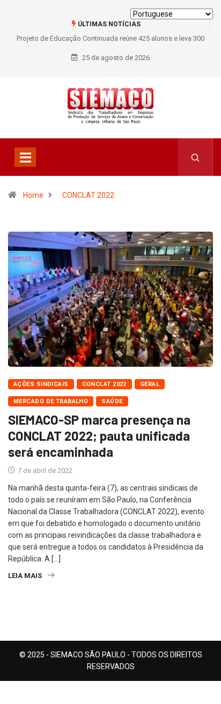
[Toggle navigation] (25, 157)
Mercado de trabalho (50, 401)
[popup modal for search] (195, 157)
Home (33, 195)
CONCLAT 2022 (88, 195)
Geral (149, 384)
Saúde (111, 401)
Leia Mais (25, 576)
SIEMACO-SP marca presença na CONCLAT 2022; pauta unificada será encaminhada (99, 436)
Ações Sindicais (41, 384)
